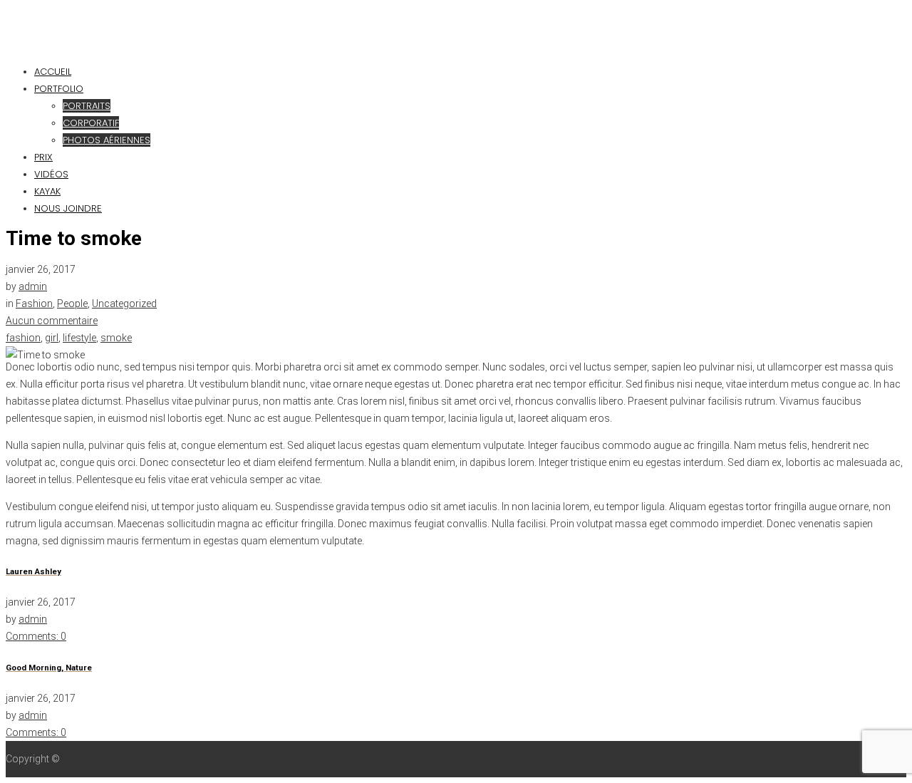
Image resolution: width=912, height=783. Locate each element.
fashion (23, 337)
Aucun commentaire (52, 320)
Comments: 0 (36, 636)
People (72, 303)
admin (33, 286)
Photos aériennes (106, 140)
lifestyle (79, 337)
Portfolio (58, 88)
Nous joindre (68, 208)
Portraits (86, 106)
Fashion (34, 303)
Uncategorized (124, 303)
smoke (116, 337)
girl (51, 337)
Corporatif (91, 123)
